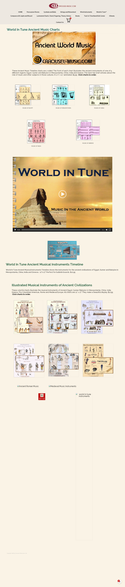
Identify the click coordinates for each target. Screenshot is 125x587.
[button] (62, 194)
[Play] (15, 230)
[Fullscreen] (110, 230)
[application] (62, 194)
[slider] (61, 229)
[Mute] (107, 230)
